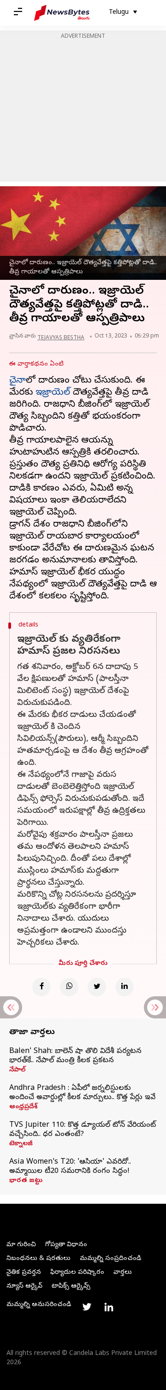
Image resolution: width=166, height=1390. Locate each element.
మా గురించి (21, 1245)
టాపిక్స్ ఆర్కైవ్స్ (71, 1286)
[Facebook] (41, 987)
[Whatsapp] (69, 987)
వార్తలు (122, 1272)
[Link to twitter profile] (87, 1307)
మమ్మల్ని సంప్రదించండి (110, 1258)
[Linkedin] (124, 987)
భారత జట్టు (25, 1181)
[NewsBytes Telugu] (61, 13)
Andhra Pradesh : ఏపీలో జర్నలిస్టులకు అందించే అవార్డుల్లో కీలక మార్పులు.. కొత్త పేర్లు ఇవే (82, 1093)
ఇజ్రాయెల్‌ (53, 393)
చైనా (17, 381)
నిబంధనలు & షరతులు (38, 1258)
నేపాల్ (17, 1070)
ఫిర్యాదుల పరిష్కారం (77, 1272)
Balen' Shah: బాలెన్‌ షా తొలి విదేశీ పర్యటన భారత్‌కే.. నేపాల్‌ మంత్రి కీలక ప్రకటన (75, 1056)
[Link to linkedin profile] (109, 1307)
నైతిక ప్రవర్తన (23, 1272)
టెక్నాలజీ (21, 1144)
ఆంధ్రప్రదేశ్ (23, 1107)
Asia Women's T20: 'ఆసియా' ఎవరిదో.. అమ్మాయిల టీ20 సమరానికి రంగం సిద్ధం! (70, 1167)
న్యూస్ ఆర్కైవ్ (24, 1286)
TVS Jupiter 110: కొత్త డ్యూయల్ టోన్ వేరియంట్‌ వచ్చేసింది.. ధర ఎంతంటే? (82, 1130)
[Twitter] (97, 987)
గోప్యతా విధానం (66, 1245)
